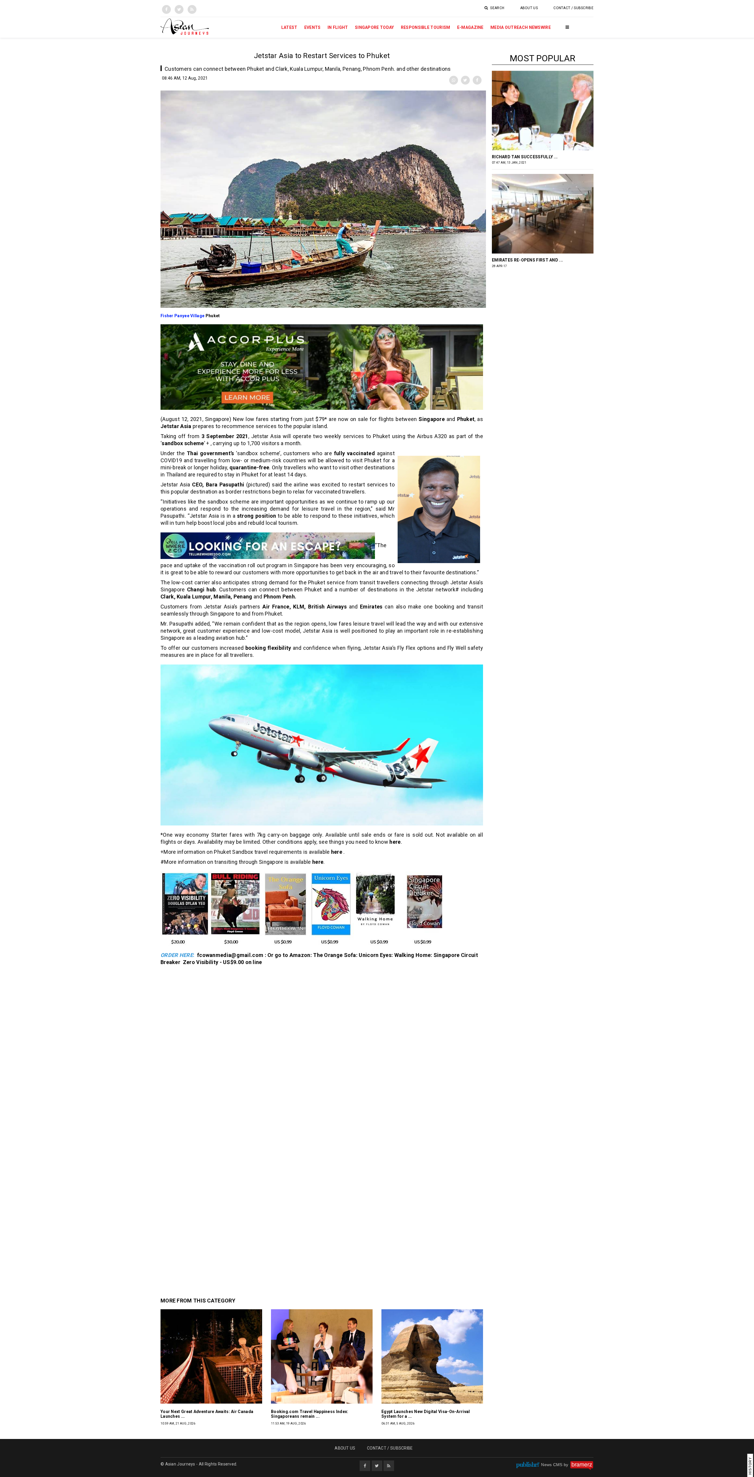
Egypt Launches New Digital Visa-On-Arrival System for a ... (425, 1413)
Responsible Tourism (425, 27)
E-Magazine (470, 27)
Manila (222, 596)
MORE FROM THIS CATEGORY (198, 1300)
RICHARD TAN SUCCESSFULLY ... (525, 156)
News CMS (552, 1464)
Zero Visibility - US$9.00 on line (222, 962)
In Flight (338, 27)
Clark (167, 596)
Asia (185, 426)
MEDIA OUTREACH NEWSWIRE (520, 27)
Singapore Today (374, 27)
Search (496, 8)
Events (312, 27)
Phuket (213, 315)
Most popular (543, 58)
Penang (243, 596)
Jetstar (170, 426)
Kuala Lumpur (194, 596)
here (395, 842)
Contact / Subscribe (573, 8)
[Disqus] (322, 1047)
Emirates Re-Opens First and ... (527, 260)
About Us (529, 8)
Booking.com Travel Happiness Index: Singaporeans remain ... (309, 1413)
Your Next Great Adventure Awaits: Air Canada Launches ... (207, 1413)
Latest (289, 27)
